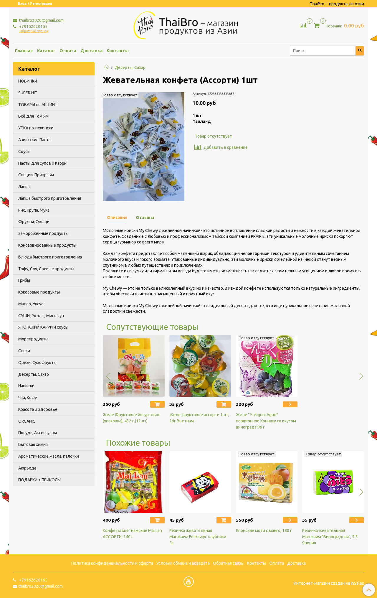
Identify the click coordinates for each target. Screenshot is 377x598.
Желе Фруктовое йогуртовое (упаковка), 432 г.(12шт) (132, 417)
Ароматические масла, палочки (48, 456)
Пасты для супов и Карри (42, 163)
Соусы (24, 151)
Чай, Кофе (27, 397)
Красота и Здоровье (37, 409)
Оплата (67, 50)
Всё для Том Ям (33, 116)
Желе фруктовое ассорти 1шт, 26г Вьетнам (199, 417)
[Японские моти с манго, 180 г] (267, 482)
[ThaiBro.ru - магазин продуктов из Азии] (188, 24)
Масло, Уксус (30, 304)
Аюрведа (27, 468)
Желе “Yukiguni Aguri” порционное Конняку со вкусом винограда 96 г (266, 420)
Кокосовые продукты (39, 292)
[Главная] (106, 67)
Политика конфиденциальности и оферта (112, 563)
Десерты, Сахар (130, 67)
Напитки (26, 385)
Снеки (24, 350)
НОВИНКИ (27, 81)
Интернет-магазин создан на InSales (329, 583)
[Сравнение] (303, 25)
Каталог (46, 50)
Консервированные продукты (47, 245)
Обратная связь (228, 563)
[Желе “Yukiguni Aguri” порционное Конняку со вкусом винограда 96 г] (267, 366)
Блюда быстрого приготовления (50, 257)
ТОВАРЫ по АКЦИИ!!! (37, 104)
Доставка (91, 50)
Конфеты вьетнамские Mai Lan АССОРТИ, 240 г (132, 533)
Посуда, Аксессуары (37, 432)
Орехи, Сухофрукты (37, 362)
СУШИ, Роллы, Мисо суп (41, 315)
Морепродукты (33, 339)
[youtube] (188, 581)
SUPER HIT (27, 92)
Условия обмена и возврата (183, 563)
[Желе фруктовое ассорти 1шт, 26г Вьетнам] (200, 366)
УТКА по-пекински (35, 128)
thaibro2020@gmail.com (41, 20)
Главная (24, 50)
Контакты (118, 50)
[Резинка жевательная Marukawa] (333, 482)
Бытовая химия (33, 444)
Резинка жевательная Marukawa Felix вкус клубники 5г (197, 536)
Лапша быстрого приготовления (49, 198)
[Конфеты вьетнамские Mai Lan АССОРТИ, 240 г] (134, 482)
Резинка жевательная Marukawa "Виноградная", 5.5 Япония (330, 536)
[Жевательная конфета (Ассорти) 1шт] (143, 146)
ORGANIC (26, 421)
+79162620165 (32, 26)
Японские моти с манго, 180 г (264, 530)
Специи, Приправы (36, 174)
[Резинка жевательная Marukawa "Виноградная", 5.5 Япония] (356, 520)
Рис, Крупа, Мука (33, 210)
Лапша (24, 186)
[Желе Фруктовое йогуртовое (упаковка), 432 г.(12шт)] (134, 366)
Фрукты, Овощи (33, 221)
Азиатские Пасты (35, 139)
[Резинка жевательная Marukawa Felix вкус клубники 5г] (200, 482)
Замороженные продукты (43, 233)
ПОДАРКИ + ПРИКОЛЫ (39, 479)
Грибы (24, 280)
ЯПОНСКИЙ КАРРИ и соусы (43, 327)
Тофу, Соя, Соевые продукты (46, 268)
